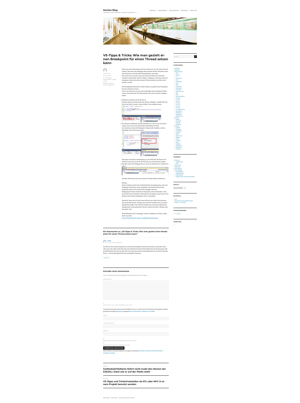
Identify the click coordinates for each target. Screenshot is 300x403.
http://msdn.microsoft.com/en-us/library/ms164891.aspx (140, 218)
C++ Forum (177, 213)
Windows (178, 144)
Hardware (177, 70)
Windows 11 (179, 112)
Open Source (179, 135)
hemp (109, 240)
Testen (110, 83)
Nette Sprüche (174, 10)
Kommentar (107, 279)
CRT (177, 80)
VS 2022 (178, 106)
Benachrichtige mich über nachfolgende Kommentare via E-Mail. (120, 340)
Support (178, 137)
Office (177, 134)
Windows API (179, 116)
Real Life (177, 117)
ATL (177, 73)
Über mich (193, 10)
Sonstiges (178, 89)
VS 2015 (178, 104)
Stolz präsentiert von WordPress (127, 397)
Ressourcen (179, 86)
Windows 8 (179, 114)
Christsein (178, 121)
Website (105, 330)
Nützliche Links (180, 173)
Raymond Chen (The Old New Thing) (184, 201)
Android (178, 127)
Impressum (184, 10)
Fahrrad (178, 122)
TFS (177, 94)
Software (177, 126)
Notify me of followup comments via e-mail (117, 305)
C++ (104, 77)
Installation (179, 131)
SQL (177, 93)
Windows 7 (179, 149)
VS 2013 (178, 103)
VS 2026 (178, 108)
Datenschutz (178, 165)
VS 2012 (178, 101)
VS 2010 (105, 81)
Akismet (120, 311)
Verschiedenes (162, 10)
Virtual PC (178, 140)
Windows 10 (179, 111)
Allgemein (177, 68)
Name (105, 315)
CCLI (176, 199)
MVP (177, 163)
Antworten (106, 257)
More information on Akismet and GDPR (141, 311)
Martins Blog (110, 10)
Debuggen (106, 83)
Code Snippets (179, 171)
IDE (177, 83)
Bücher (178, 75)
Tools (177, 139)
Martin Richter (106, 73)
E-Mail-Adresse (108, 323)
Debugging (108, 77)
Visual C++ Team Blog (180, 202)
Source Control (179, 91)
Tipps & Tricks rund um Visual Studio (185, 176)
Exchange (178, 129)
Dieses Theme (179, 162)
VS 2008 (114, 79)
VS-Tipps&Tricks (110, 85)
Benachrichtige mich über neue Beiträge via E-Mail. (116, 345)
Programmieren (107, 79)
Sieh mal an (179, 88)
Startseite (153, 10)
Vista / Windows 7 (180, 96)
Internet (178, 132)
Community (179, 78)
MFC (177, 85)
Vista (177, 142)
